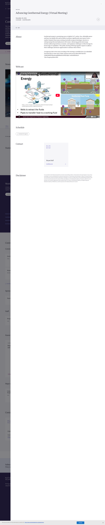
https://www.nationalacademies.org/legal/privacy (34, 522)
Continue (80, 522)
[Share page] (98, 19)
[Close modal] (101, 4)
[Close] (103, 522)
